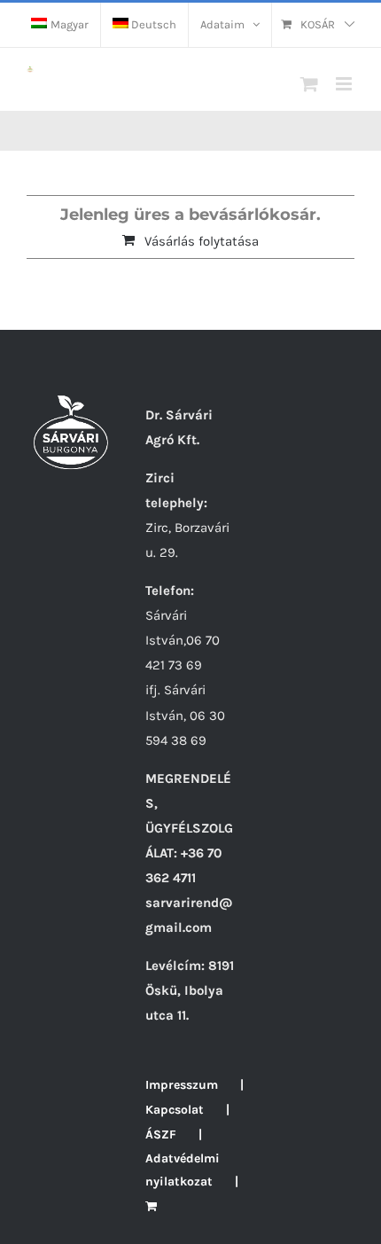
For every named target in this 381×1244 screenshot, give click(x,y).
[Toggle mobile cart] (309, 83)
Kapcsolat (174, 1109)
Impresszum (181, 1084)
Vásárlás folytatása (201, 241)
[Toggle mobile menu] (345, 83)
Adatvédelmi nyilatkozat (182, 1170)
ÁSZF (160, 1134)
